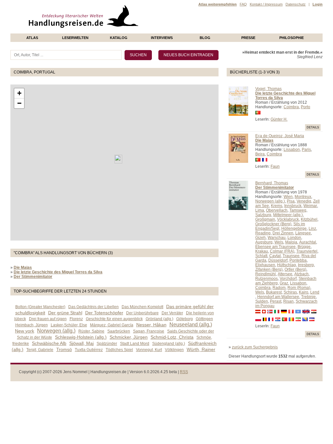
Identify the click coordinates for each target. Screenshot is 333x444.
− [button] (19, 103)
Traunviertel (306, 251)
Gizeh (260, 237)
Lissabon (292, 149)
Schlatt (261, 256)
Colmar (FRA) (282, 251)
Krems (276, 205)
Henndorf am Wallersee (278, 296)
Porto (305, 107)
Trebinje (308, 296)
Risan (288, 301)
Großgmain (265, 219)
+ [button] (19, 93)
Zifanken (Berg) (269, 269)
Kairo (303, 292)
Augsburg (264, 242)
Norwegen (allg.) (270, 201)
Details (313, 127)
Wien (288, 196)
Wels (278, 242)
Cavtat (275, 256)
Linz (312, 228)
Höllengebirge (294, 228)
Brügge (304, 246)
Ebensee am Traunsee (275, 246)
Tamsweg (297, 210)
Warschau (277, 237)
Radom (279, 287)
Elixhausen (265, 265)
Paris (306, 149)
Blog (205, 38)
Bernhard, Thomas (271, 183)
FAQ (243, 4)
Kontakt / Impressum (266, 4)
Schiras (290, 292)
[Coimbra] (118, 159)
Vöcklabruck (288, 219)
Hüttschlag (286, 265)
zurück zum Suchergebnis (255, 347)
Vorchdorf (288, 278)
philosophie (291, 38)
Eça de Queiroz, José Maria (279, 136)
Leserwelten (75, 38)
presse (248, 38)
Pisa (291, 201)
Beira (260, 154)
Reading (263, 233)
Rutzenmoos (266, 278)
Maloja (291, 242)
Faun (275, 166)
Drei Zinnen (283, 233)
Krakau (261, 251)
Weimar (310, 205)
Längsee (303, 233)
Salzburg (263, 215)
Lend (314, 292)
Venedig (304, 201)
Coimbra (291, 107)
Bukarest (274, 292)
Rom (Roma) (298, 287)
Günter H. (279, 119)
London (294, 237)
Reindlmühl (265, 274)
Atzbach (301, 274)
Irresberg (306, 265)
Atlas (32, 38)
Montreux (303, 196)
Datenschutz (296, 4)
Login (318, 4)
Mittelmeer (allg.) (288, 215)
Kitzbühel (309, 219)
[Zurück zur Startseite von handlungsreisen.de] (130, 31)
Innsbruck (292, 205)
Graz (284, 283)
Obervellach (276, 210)
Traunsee (291, 256)
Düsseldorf (277, 260)
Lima (259, 210)
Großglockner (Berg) (273, 224)
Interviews (162, 38)
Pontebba (298, 260)
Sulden (261, 301)
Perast (275, 301)
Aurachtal (307, 242)
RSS (184, 372)
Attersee (285, 274)
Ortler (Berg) (295, 269)
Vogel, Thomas (268, 88)
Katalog (118, 38)
